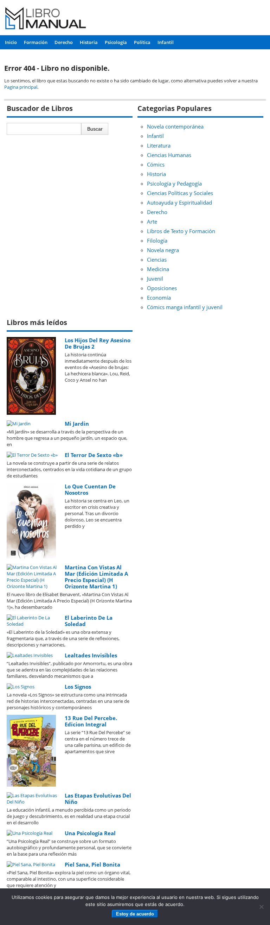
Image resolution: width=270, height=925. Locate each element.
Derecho (63, 42)
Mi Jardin (77, 423)
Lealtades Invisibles (91, 655)
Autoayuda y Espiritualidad (179, 202)
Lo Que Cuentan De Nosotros (90, 489)
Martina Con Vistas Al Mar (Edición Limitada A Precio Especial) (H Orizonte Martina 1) (96, 577)
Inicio (11, 42)
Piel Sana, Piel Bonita (92, 864)
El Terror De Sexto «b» (94, 454)
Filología (157, 240)
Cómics (156, 164)
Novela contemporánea (175, 126)
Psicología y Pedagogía (174, 183)
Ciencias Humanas (169, 154)
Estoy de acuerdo (135, 914)
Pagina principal (20, 87)
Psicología (116, 42)
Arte (152, 221)
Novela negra (163, 250)
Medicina (158, 269)
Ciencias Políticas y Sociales (180, 192)
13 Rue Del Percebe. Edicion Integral (91, 721)
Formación (35, 42)
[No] (261, 906)
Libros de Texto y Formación (181, 231)
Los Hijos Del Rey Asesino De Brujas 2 (97, 343)
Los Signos (78, 686)
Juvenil (155, 278)
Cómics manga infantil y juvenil (185, 307)
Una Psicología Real (90, 833)
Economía (159, 297)
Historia (89, 42)
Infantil (166, 42)
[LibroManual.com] (45, 19)
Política (142, 42)
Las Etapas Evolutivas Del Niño (98, 798)
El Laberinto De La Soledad (88, 620)
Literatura (159, 145)
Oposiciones (162, 288)
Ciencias (157, 259)
